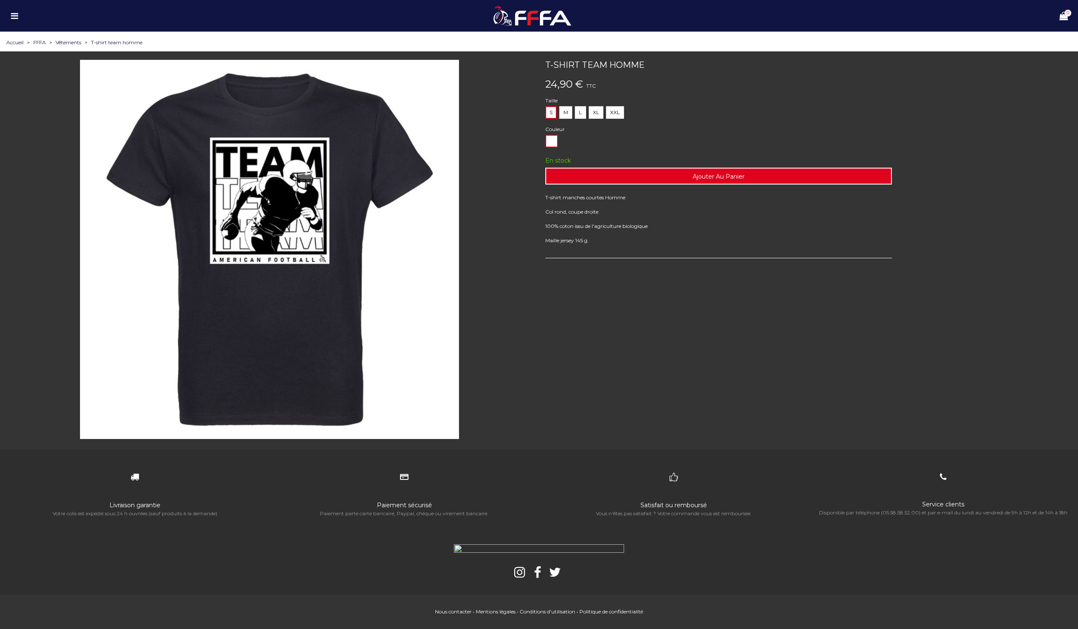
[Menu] (14, 16)
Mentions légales (495, 611)
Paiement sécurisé (404, 505)
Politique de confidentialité (611, 611)
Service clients (943, 504)
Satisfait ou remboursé (673, 505)
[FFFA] (539, 16)
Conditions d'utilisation (547, 611)
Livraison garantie (134, 505)
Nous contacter (453, 611)
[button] (269, 436)
